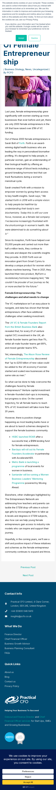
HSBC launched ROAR (23, 436)
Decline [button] (34, 38)
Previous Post (28, 567)
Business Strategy (14, 69)
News (28, 69)
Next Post (28, 575)
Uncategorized (40, 69)
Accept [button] (21, 38)
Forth (22, 143)
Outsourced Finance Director (19, 717)
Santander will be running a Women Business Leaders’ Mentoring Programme (30, 478)
